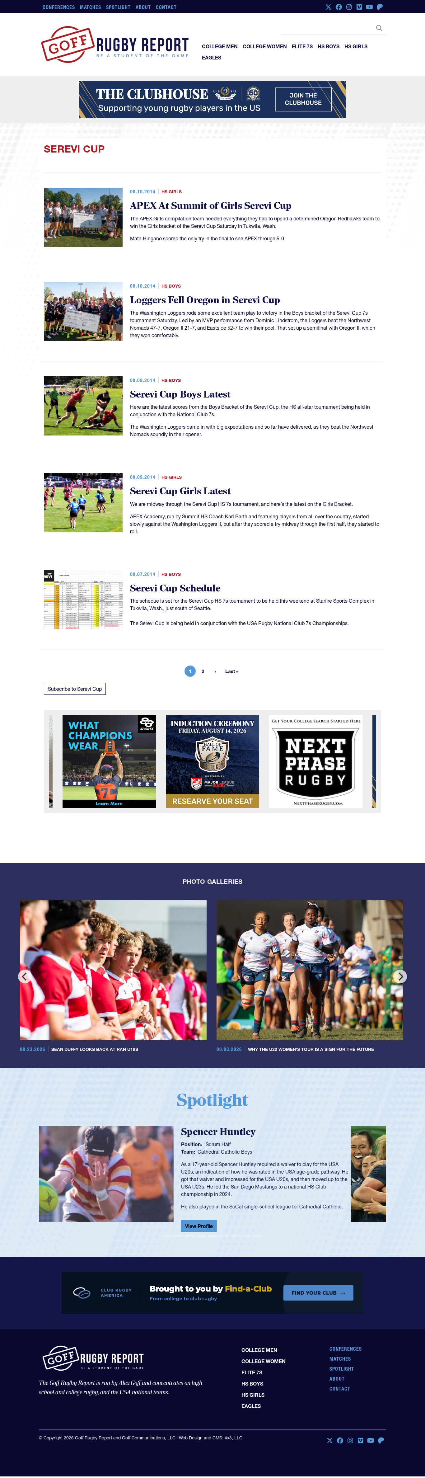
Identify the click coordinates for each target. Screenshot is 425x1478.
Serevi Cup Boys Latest (180, 394)
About (143, 7)
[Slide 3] (190, 1236)
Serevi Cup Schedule (175, 588)
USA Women (247, 1152)
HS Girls (355, 46)
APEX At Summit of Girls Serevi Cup (211, 206)
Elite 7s (302, 46)
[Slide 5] (212, 1236)
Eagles (211, 57)
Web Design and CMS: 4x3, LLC (210, 1438)
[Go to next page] (215, 671)
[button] (65, 1180)
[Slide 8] (246, 1236)
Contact (166, 7)
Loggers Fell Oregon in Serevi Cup (205, 300)
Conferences (59, 7)
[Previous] (25, 976)
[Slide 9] (257, 1236)
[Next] (400, 976)
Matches (90, 7)
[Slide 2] (179, 1236)
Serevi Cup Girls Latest (180, 491)
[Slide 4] (201, 1236)
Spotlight (118, 7)
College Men (220, 46)
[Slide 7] (235, 1236)
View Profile (234, 1229)
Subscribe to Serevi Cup (75, 689)
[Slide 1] (167, 1236)
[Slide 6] (223, 1236)
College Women (265, 46)
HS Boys (328, 46)
